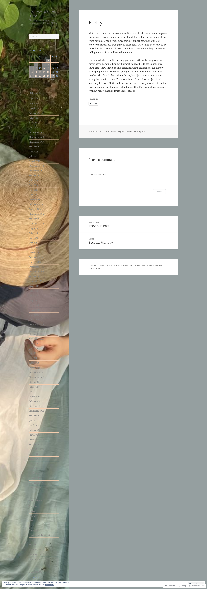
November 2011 (36, 411)
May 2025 (33, 103)
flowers (32, 520)
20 (40, 72)
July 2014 (33, 290)
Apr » (53, 79)
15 (48, 68)
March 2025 (34, 108)
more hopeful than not (39, 535)
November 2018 (36, 137)
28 (44, 76)
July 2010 (33, 459)
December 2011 (36, 406)
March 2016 (34, 199)
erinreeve (112, 131)
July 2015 (33, 233)
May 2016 (33, 190)
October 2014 (35, 276)
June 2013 (33, 353)
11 (31, 68)
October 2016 (35, 175)
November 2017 (36, 142)
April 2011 (34, 425)
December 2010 (36, 439)
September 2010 (36, 449)
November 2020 (36, 132)
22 (48, 72)
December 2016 (36, 166)
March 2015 (34, 252)
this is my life (35, 549)
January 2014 (35, 319)
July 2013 (33, 348)
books (32, 511)
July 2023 (33, 127)
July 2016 (33, 180)
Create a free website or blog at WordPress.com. (111, 265)
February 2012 (36, 401)
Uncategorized (36, 554)
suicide (32, 544)
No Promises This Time (42, 14)
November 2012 (36, 377)
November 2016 (36, 170)
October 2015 (35, 218)
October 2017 (35, 146)
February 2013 (36, 372)
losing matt (34, 530)
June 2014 (33, 295)
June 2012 (33, 391)
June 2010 (33, 463)
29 (48, 76)
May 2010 (33, 468)
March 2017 (34, 161)
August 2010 (34, 454)
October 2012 (35, 382)
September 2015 (36, 223)
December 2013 (36, 324)
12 (36, 68)
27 (40, 76)
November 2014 (36, 271)
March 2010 (34, 478)
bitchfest (33, 506)
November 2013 (36, 329)
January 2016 (35, 209)
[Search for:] (44, 36)
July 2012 (33, 387)
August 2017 (34, 151)
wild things (34, 559)
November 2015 (36, 214)
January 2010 (35, 487)
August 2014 (34, 286)
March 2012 (34, 396)
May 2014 (33, 300)
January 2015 (35, 262)
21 (44, 72)
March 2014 (34, 310)
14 (44, 68)
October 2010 (35, 444)
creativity (33, 516)
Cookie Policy (49, 585)
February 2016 (36, 204)
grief (31, 525)
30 (53, 76)
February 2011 (36, 430)
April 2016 (34, 194)
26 (36, 76)
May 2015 (33, 242)
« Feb (35, 79)
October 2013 (35, 334)
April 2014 (34, 305)
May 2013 (33, 358)
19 (36, 72)
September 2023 (36, 122)
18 (31, 72)
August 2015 (34, 228)
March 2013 (34, 367)
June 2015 (33, 238)
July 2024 (33, 118)
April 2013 (34, 362)
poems (32, 540)
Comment (159, 192)
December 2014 (36, 266)
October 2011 (35, 415)
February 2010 (36, 483)
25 (31, 76)
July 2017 (33, 156)
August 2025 (34, 98)
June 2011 (33, 420)
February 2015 (36, 257)
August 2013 (34, 343)
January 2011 (35, 435)
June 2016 (33, 185)
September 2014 (36, 281)
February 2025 (36, 113)
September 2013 (36, 338)
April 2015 (34, 247)
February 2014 (36, 314)
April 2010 (34, 473)
